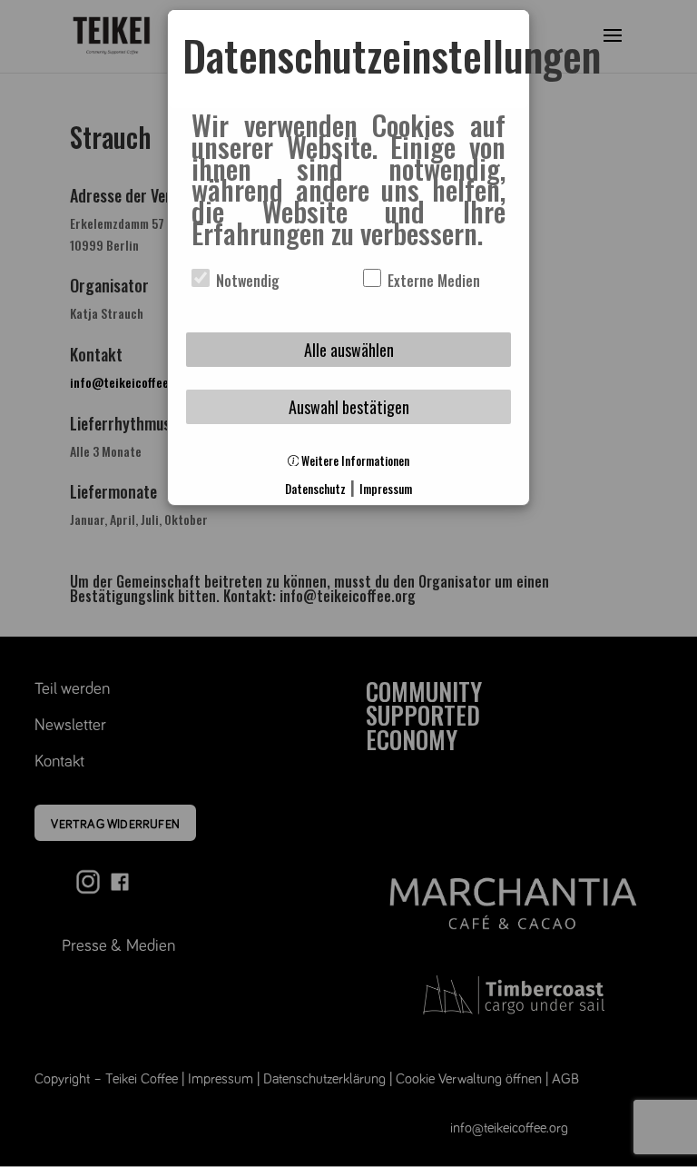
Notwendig (246, 281)
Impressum (385, 489)
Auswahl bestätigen (349, 407)
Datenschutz (315, 489)
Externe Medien (432, 281)
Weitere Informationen (354, 461)
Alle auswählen (349, 349)
